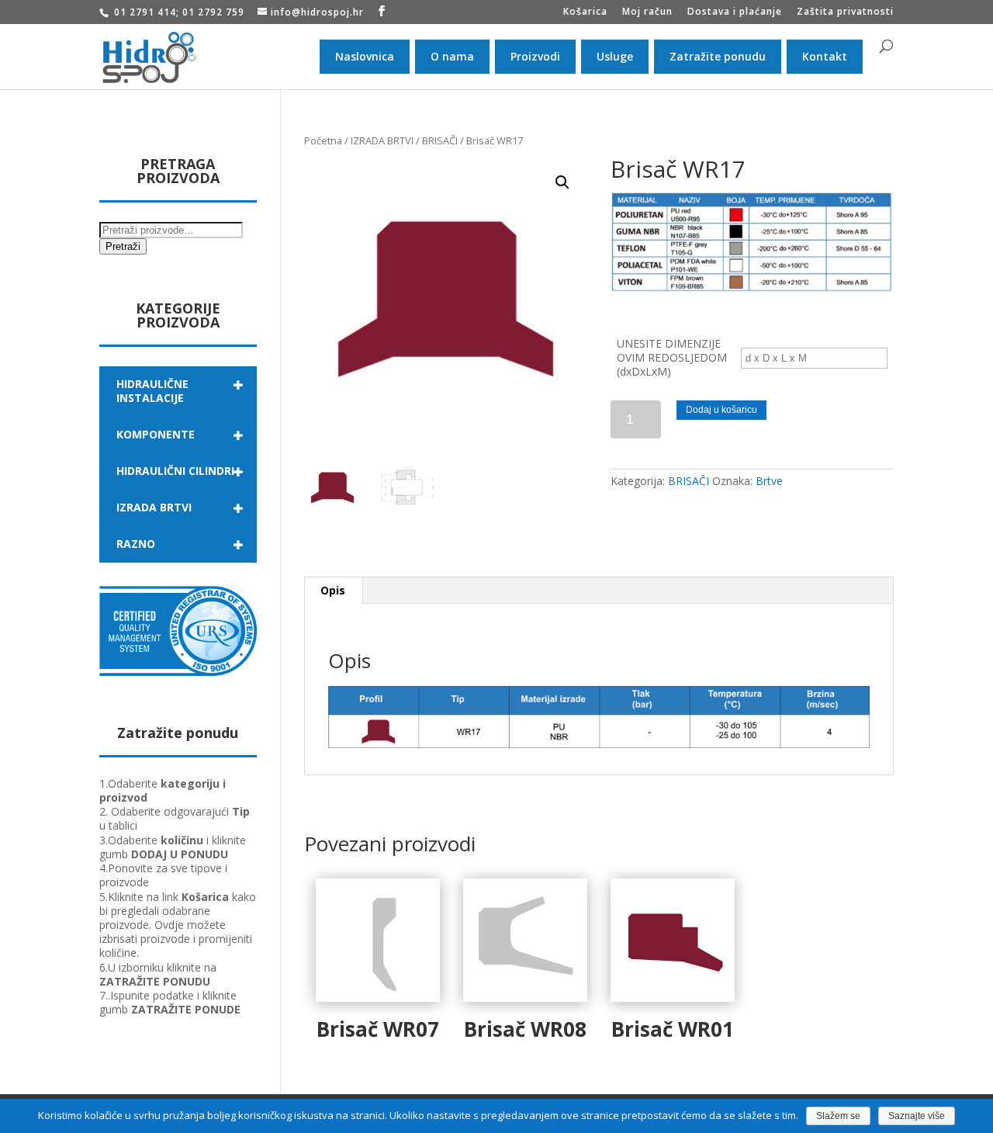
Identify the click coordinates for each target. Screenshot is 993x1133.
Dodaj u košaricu (721, 409)
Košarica (585, 12)
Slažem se (838, 1115)
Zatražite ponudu (717, 56)
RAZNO (135, 543)
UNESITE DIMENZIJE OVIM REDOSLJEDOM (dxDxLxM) (672, 357)
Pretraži (123, 246)
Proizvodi (535, 56)
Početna (323, 140)
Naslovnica (364, 56)
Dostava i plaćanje (734, 12)
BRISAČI (440, 140)
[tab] (333, 590)
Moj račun (647, 12)
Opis (332, 590)
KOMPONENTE (155, 434)
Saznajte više (916, 1115)
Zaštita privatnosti (845, 12)
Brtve (769, 480)
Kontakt (824, 56)
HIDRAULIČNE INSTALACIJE (152, 390)
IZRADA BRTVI (382, 140)
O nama (452, 56)
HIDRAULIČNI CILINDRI (175, 470)
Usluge (615, 56)
